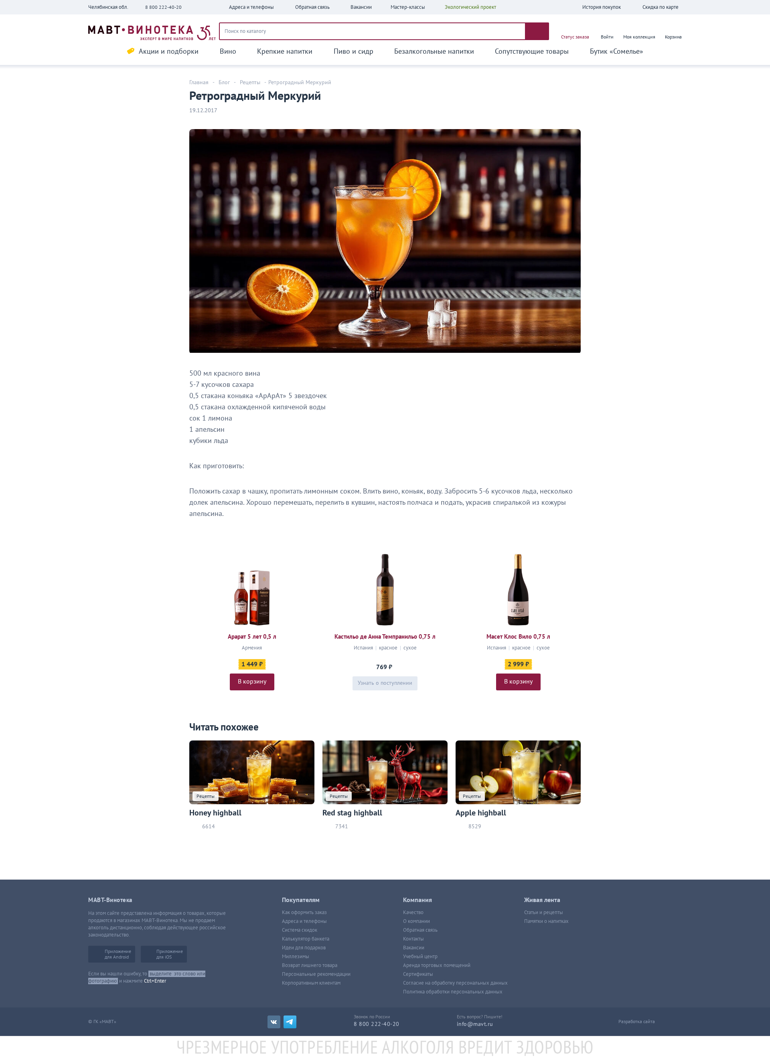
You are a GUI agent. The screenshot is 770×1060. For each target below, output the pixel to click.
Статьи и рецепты (543, 912)
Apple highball (481, 813)
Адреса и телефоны (304, 921)
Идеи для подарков (304, 948)
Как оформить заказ (304, 912)
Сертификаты (418, 974)
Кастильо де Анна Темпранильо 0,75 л (385, 636)
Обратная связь (420, 930)
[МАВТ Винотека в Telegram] (290, 1021)
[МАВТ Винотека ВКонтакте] (273, 1021)
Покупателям (301, 900)
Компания (417, 900)
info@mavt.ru (475, 1024)
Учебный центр (420, 956)
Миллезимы (295, 956)
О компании (416, 921)
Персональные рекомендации (316, 974)
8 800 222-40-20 (163, 7)
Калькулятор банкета (305, 939)
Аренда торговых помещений (436, 965)
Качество (413, 912)
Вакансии (413, 948)
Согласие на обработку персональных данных (455, 983)
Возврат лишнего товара (309, 965)
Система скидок (299, 930)
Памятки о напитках (546, 921)
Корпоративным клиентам (311, 983)
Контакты (413, 939)
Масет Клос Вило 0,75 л (518, 636)
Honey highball (215, 813)
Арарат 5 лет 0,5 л (252, 636)
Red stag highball (352, 813)
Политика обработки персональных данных (453, 992)
